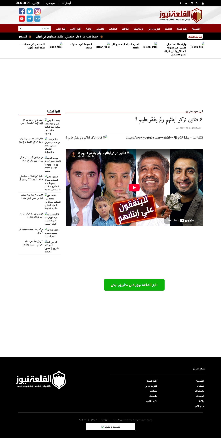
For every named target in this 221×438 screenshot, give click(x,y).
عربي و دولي (154, 28)
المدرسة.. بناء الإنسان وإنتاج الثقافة (125, 45)
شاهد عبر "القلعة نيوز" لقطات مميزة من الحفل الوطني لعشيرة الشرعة (32, 198)
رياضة (89, 28)
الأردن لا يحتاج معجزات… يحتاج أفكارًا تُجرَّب (32, 45)
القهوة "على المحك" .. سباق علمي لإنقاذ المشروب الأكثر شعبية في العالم (31, 179)
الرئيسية (196, 28)
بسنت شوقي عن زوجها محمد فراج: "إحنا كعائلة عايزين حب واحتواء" (32, 123)
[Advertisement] (110, 81)
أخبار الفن (61, 28)
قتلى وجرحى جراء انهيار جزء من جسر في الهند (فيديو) (31, 215)
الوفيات (113, 28)
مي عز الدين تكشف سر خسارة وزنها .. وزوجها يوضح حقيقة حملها (31, 161)
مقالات (125, 28)
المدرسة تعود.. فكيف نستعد (81, 45)
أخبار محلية (182, 28)
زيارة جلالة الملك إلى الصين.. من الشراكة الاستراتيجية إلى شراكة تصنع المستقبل (176, 49)
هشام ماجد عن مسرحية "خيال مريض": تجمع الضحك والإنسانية (31, 140)
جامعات (100, 28)
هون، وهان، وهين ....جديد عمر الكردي (31, 231)
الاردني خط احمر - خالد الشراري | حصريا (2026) (33, 243)
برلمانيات (138, 28)
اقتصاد (168, 28)
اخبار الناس (75, 28)
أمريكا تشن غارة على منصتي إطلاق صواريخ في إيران (78, 36)
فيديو (189, 110)
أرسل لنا (66, 2)
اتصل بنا (82, 419)
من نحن (50, 2)
